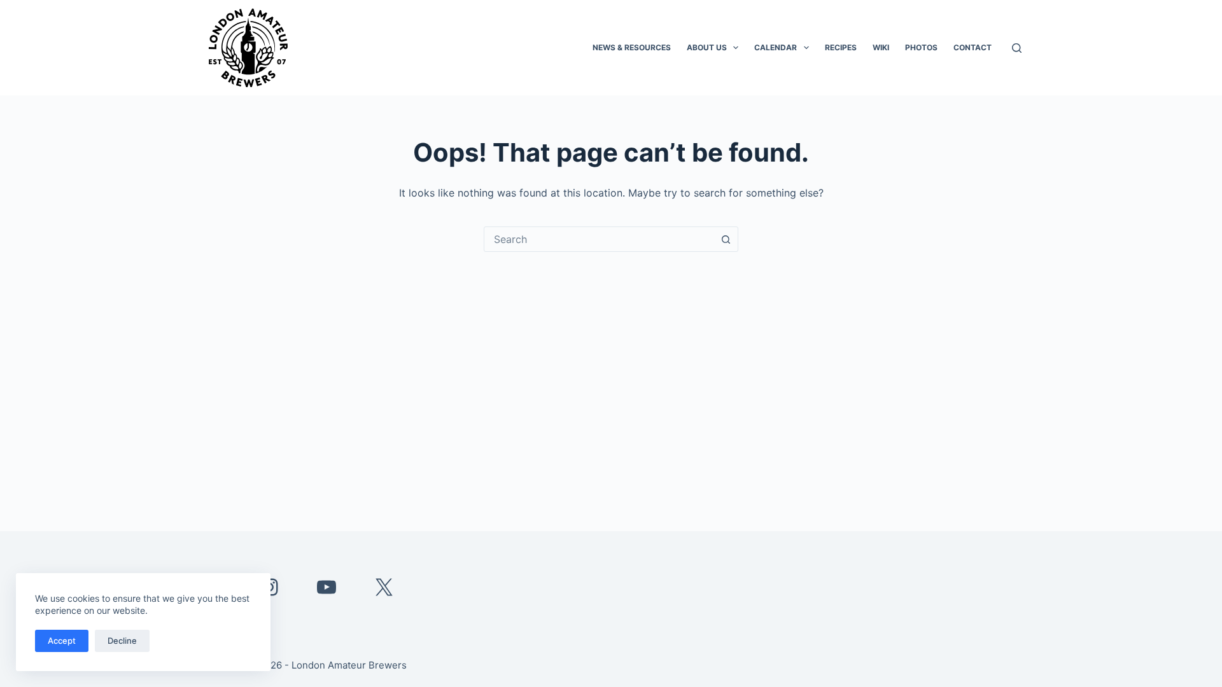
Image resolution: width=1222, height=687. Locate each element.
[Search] (1017, 48)
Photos (921, 47)
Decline (122, 640)
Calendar (775, 47)
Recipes (841, 47)
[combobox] (598, 239)
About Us (707, 47)
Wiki (881, 47)
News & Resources (632, 47)
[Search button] (725, 239)
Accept (62, 640)
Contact (972, 47)
